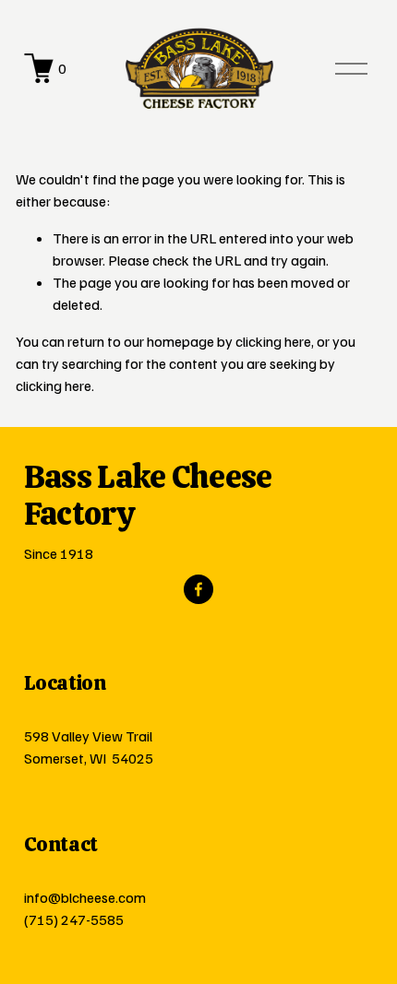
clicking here (273, 341)
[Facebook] (198, 589)
